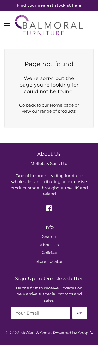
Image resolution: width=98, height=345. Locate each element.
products (67, 111)
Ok (80, 312)
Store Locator (49, 261)
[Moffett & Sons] (49, 24)
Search (49, 236)
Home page (62, 105)
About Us (49, 244)
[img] (49, 208)
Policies (49, 252)
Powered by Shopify (73, 332)
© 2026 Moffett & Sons (27, 332)
